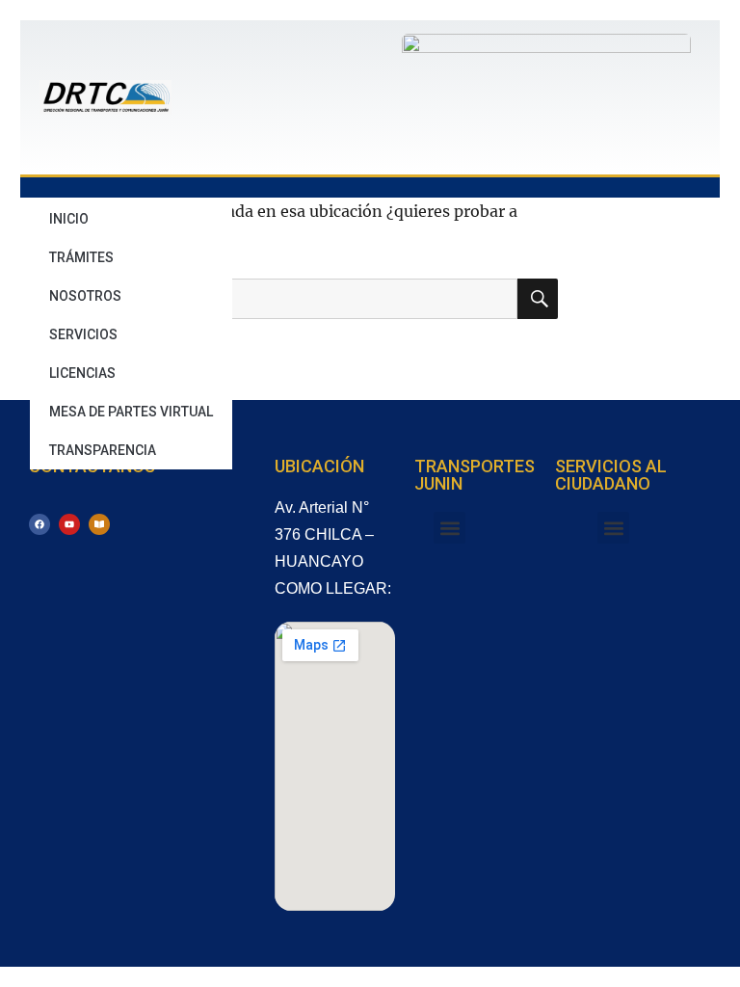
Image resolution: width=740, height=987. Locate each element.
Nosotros (85, 296)
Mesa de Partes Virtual (131, 411)
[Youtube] (69, 524)
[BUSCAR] (537, 299)
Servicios (83, 334)
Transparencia (102, 450)
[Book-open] (99, 524)
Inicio (69, 219)
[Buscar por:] (296, 298)
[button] (449, 528)
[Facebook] (39, 524)
